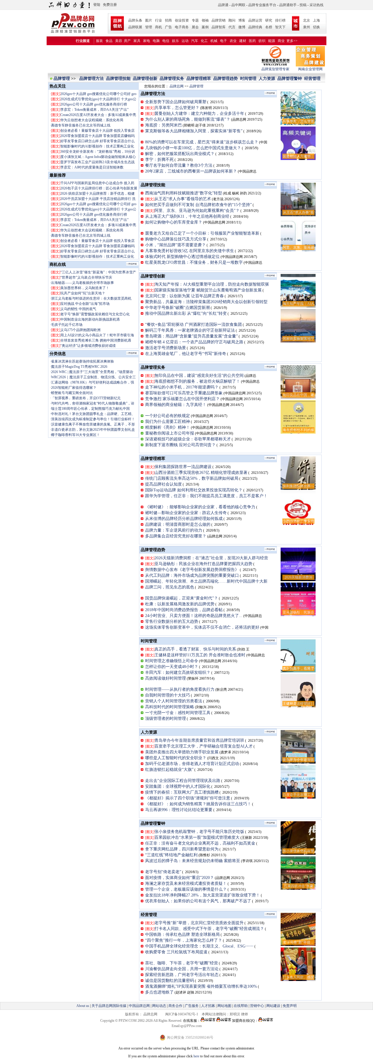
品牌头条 (135, 20)
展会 (195, 27)
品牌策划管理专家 (275, 69)
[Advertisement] (154, 59)
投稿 (303, 5)
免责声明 (289, 1006)
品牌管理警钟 (289, 78)
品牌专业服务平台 (262, 5)
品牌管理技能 (118, 78)
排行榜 (280, 20)
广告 (168, 27)
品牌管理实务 (172, 78)
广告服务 (192, 1006)
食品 (108, 41)
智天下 (280, 27)
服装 (99, 41)
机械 (213, 41)
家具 (136, 41)
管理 (148, 27)
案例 (205, 27)
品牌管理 (62, 78)
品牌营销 (219, 20)
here (196, 1056)
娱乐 (175, 41)
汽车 (194, 41)
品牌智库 (219, 27)
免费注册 (110, 5)
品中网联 (238, 5)
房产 (127, 41)
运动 (185, 41)
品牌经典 (255, 27)
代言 (231, 27)
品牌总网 (177, 86)
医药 (252, 41)
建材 (242, 41)
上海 (316, 20)
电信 (165, 41)
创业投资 (182, 20)
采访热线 (316, 5)
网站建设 (273, 1006)
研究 (268, 20)
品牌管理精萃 (198, 78)
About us (82, 1006)
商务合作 (175, 1006)
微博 (241, 27)
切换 (316, 27)
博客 (241, 20)
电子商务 (182, 27)
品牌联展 (135, 27)
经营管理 (312, 78)
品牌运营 (255, 20)
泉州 (306, 27)
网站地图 (224, 1006)
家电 (146, 41)
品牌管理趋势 (225, 78)
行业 (158, 20)
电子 (223, 41)
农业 (233, 41)
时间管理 (248, 78)
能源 (271, 41)
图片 (148, 20)
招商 (168, 20)
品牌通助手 (288, 5)
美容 (118, 41)
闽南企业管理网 (310, 69)
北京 (306, 20)
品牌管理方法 (91, 78)
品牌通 (223, 5)
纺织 (261, 41)
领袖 (205, 20)
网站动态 (159, 1006)
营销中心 (257, 1006)
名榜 (268, 27)
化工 (204, 41)
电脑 (156, 41)
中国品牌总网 (139, 1006)
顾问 (231, 20)
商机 (158, 27)
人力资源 (267, 78)
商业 (281, 41)
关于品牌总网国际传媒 (109, 1006)
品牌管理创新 (145, 78)
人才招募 (208, 1006)
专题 (195, 20)
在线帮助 (241, 1006)
